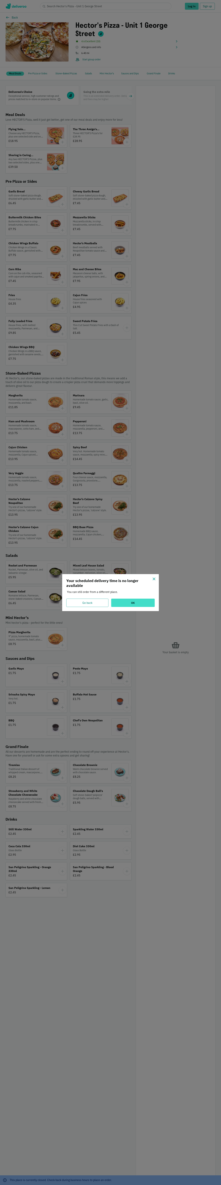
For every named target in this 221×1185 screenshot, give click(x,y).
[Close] (154, 579)
